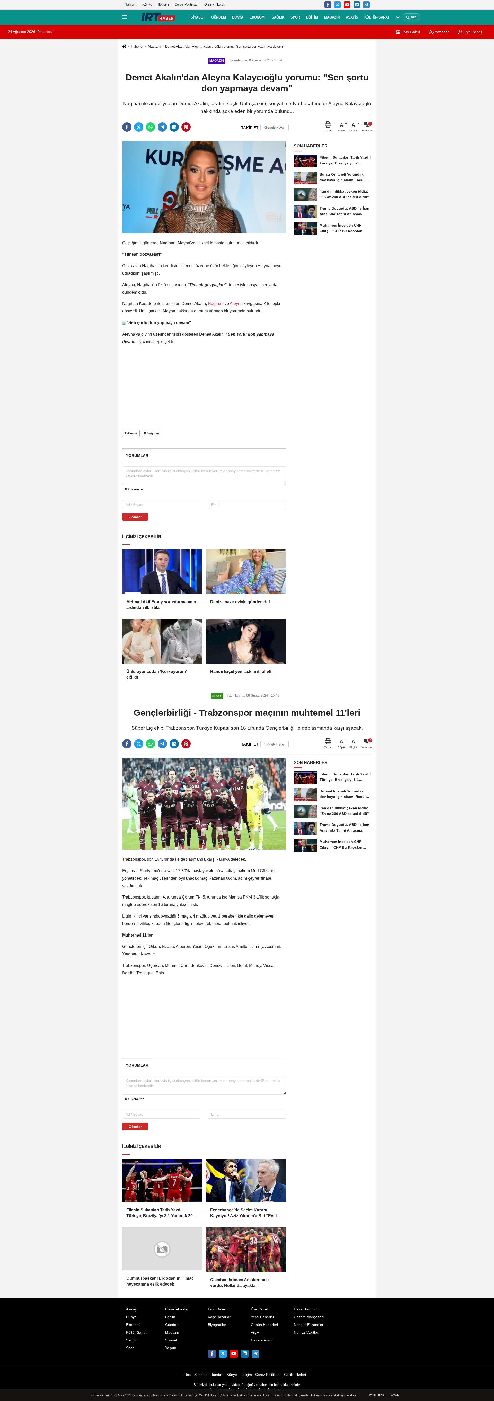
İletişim (163, 4)
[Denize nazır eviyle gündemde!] (246, 571)
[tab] (137, 455)
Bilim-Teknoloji (176, 1309)
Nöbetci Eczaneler (308, 1325)
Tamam (394, 1395)
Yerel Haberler (262, 1317)
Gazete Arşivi (261, 1340)
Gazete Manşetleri (309, 1317)
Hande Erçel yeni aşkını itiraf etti (241, 671)
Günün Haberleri (264, 1325)
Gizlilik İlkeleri (214, 4)
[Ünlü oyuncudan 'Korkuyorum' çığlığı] (162, 641)
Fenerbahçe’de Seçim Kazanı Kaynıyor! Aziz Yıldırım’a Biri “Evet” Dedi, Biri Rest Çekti (244, 1213)
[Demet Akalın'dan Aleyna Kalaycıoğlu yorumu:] (204, 187)
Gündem (218, 17)
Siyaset (198, 17)
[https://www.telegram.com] (366, 4)
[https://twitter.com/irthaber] (337, 4)
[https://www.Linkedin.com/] (357, 4)
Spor (295, 17)
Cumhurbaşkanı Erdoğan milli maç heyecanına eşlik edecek (160, 1283)
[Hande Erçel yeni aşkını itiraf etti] (246, 641)
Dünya (237, 17)
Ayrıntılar (376, 1395)
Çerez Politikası (186, 4)
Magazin (332, 17)
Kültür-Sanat (377, 17)
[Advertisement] (97, 120)
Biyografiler (217, 1325)
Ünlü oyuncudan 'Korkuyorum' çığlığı (156, 674)
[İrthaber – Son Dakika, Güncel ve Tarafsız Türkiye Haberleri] (157, 17)
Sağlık (278, 17)
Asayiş (352, 17)
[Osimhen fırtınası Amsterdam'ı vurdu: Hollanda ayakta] (246, 1249)
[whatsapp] (150, 127)
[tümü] (398, 17)
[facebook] (126, 127)
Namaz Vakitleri (306, 1332)
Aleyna (236, 303)
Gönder (135, 517)
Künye (147, 4)
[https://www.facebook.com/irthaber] (327, 4)
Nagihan (216, 303)
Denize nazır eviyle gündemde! (240, 602)
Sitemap (201, 1375)
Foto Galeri (410, 32)
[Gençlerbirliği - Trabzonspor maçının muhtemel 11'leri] (204, 803)
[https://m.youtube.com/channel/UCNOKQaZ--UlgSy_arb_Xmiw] (347, 4)
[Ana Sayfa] (124, 47)
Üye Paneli (472, 32)
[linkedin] (174, 127)
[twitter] (138, 127)
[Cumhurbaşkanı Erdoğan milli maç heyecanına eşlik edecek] (162, 1249)
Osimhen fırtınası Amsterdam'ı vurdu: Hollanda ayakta (239, 1283)
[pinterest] (186, 127)
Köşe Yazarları (220, 1317)
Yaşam (170, 1348)
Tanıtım (131, 4)
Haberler (137, 46)
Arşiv (255, 1332)
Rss (187, 1375)
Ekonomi (258, 17)
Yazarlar (441, 32)
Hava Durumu (305, 1309)
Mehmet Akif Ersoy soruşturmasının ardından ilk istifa (161, 605)
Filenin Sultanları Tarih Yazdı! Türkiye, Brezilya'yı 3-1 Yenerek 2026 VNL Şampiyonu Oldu (161, 1213)
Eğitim (312, 17)
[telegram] (162, 127)
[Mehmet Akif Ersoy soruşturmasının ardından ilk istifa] (162, 571)
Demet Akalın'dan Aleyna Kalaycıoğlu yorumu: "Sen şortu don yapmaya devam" (224, 46)
